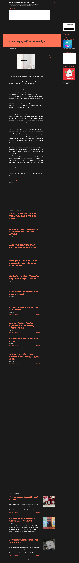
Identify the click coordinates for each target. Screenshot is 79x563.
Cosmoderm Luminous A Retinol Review (23, 339)
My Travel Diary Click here (14, 8)
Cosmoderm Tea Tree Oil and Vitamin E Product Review (22, 519)
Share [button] (49, 52)
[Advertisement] (30, 27)
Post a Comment (15, 223)
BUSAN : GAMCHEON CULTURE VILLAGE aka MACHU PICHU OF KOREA (22, 216)
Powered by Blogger (32, 559)
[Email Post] (16, 181)
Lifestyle (49, 57)
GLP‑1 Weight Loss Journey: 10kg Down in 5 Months (23, 292)
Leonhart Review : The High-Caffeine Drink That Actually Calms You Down (22, 325)
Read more (38, 223)
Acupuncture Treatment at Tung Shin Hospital (23, 308)
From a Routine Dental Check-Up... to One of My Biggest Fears (23, 246)
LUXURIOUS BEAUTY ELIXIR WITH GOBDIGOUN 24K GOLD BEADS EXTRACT (23, 231)
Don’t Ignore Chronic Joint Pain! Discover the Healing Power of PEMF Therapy (23, 263)
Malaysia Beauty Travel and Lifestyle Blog (21, 2)
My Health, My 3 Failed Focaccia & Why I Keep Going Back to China (24, 277)
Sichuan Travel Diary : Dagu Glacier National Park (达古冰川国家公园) (24, 356)
